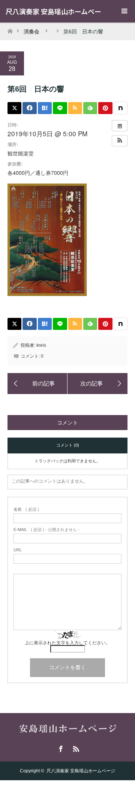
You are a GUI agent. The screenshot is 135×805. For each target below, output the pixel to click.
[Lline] (60, 108)
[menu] (123, 11)
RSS (75, 747)
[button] (119, 140)
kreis (41, 345)
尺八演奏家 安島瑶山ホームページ (80, 770)
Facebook (60, 747)
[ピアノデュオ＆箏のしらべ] (98, 383)
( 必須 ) (26, 509)
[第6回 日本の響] (38, 383)
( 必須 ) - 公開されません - (47, 530)
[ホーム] (10, 29)
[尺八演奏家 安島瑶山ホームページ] (67, 730)
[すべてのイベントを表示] (120, 125)
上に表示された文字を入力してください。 (67, 643)
